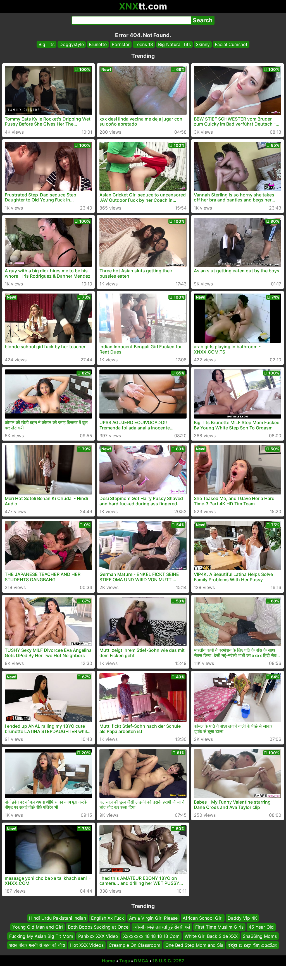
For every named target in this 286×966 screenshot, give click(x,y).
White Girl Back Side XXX (211, 936)
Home (108, 960)
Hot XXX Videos (87, 945)
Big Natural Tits (174, 44)
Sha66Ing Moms (260, 936)
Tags (124, 960)
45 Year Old (261, 927)
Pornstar (121, 44)
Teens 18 (144, 44)
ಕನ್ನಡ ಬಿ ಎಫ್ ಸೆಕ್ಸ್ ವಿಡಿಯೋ (252, 945)
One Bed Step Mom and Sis (194, 945)
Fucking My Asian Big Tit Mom (41, 936)
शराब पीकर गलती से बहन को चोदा (37, 945)
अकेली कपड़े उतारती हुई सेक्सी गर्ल (162, 927)
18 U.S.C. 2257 (168, 960)
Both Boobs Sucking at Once (98, 927)
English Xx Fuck (107, 918)
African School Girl (203, 918)
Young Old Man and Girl (37, 927)
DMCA (141, 960)
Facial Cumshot (231, 44)
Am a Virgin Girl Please (153, 918)
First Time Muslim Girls (219, 927)
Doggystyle (71, 44)
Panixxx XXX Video (98, 936)
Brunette (98, 44)
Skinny (203, 44)
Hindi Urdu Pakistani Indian (57, 918)
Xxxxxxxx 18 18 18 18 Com (151, 936)
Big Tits (46, 44)
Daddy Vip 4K (242, 918)
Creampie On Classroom (134, 945)
